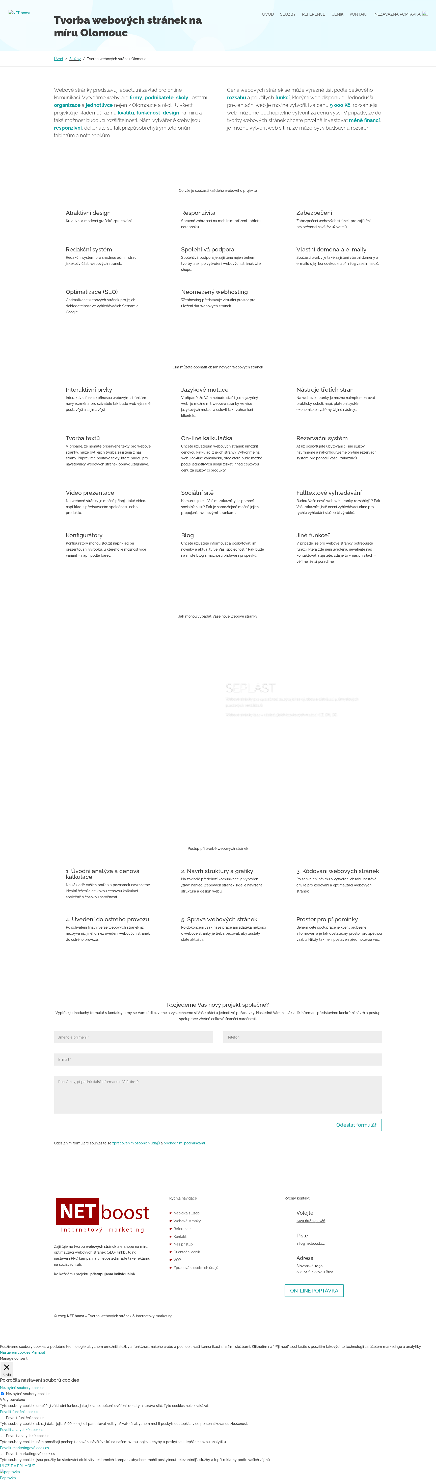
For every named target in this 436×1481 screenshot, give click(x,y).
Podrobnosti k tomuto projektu (267, 729)
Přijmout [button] (38, 1352)
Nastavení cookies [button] (15, 1352)
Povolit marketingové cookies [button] (24, 1448)
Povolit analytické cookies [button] (21, 1430)
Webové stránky (185, 1221)
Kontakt (359, 15)
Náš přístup (181, 1244)
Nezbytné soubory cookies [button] (22, 1388)
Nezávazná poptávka (398, 14)
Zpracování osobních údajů (193, 1268)
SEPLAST (251, 688)
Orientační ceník (184, 1252)
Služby (288, 15)
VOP (175, 1260)
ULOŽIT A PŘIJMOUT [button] (17, 1466)
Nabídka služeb (184, 1213)
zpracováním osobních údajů (136, 1143)
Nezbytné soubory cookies (28, 1394)
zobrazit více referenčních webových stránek (218, 793)
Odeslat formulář (356, 1125)
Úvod (268, 15)
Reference (313, 15)
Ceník (337, 15)
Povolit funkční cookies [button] (19, 1412)
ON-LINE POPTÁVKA (314, 1291)
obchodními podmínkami (184, 1143)
